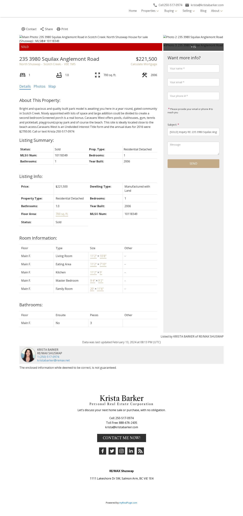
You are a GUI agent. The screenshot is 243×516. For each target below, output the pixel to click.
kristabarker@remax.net (53, 360)
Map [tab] (52, 86)
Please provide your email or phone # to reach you (190, 110)
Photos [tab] (40, 86)
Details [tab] (25, 86)
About (215, 11)
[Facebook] (102, 451)
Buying (169, 11)
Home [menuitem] (133, 11)
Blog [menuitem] (203, 11)
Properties (148, 11)
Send (193, 163)
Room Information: (38, 238)
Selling (187, 11)
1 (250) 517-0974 (48, 357)
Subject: (172, 124)
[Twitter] (112, 451)
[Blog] (140, 451)
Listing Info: (31, 176)
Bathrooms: (31, 305)
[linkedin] (130, 451)
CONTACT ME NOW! (121, 438)
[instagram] (121, 451)
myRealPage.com (128, 502)
